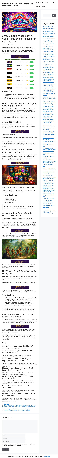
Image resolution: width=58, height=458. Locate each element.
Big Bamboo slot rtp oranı (48, 126)
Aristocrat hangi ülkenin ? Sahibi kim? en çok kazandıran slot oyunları (48, 81)
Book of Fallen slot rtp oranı (49, 170)
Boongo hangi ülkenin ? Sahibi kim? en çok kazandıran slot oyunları (48, 182)
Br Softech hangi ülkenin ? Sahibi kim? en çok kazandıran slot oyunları (49, 192)
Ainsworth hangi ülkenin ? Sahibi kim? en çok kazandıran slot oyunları (17, 409)
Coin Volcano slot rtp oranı (49, 209)
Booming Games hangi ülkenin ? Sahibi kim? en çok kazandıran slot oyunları (49, 177)
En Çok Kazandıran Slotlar (22, 406)
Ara (43, 13)
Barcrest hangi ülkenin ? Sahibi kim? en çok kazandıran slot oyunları (48, 108)
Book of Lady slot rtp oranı (49, 171)
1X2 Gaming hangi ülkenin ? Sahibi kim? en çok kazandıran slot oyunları (49, 35)
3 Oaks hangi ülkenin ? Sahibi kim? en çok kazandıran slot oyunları (48, 48)
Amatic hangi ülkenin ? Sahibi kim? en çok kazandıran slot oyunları (48, 66)
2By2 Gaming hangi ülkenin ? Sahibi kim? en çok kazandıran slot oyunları (49, 41)
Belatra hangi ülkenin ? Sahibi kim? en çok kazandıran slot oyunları (48, 113)
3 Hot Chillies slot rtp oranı (49, 44)
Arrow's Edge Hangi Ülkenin (9, 405)
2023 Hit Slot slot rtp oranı (49, 38)
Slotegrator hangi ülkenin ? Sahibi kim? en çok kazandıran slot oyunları (17, 410)
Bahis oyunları (8, 406)
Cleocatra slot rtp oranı (48, 203)
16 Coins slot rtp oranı (48, 26)
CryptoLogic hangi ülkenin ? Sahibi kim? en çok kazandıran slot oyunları (49, 212)
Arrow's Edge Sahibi (18, 405)
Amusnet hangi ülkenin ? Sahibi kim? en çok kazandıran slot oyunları (48, 76)
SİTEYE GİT (31, 65)
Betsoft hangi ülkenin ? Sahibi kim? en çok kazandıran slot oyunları (48, 118)
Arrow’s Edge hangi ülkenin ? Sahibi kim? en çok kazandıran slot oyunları (49, 85)
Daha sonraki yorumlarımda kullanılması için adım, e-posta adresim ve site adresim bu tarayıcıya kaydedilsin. (19, 445)
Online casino (30, 406)
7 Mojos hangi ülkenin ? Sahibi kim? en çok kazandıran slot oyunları (48, 53)
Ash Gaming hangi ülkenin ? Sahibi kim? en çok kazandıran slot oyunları (49, 90)
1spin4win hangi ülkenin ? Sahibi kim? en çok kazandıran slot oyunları (48, 30)
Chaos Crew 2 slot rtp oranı (49, 198)
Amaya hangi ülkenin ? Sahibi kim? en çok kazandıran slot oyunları (48, 71)
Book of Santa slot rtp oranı (49, 173)
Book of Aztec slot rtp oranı (49, 168)
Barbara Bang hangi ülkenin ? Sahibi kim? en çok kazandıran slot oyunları (49, 103)
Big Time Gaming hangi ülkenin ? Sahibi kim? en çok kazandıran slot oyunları (49, 150)
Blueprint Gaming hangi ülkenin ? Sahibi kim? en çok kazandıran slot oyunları (49, 161)
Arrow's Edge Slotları (27, 405)
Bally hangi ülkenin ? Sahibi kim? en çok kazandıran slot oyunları (49, 98)
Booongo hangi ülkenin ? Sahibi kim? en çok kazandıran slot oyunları (48, 187)
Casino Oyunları (14, 406)
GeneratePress (47, 456)
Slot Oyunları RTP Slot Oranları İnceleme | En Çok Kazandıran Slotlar (17, 4)
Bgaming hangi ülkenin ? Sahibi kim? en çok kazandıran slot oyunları (48, 123)
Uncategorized (6, 404)
